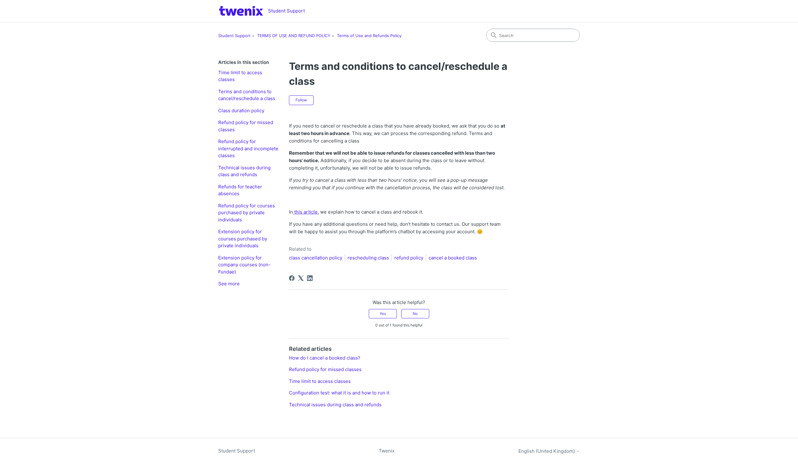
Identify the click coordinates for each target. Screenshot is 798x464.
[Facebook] (292, 278)
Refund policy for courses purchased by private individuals (246, 213)
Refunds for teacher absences (240, 190)
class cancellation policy (315, 258)
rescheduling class (368, 258)
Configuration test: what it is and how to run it (339, 393)
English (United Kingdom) (547, 451)
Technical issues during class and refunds (244, 171)
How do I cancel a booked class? (324, 358)
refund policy (408, 258)
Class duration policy (241, 111)
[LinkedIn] (310, 278)
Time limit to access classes (240, 76)
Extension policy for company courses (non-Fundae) (244, 265)
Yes (383, 313)
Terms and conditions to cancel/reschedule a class (246, 95)
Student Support (234, 35)
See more (229, 284)
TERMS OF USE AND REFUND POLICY (293, 35)
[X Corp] (301, 278)
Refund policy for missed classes (245, 126)
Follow (301, 100)
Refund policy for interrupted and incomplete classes (248, 148)
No (415, 313)
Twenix (387, 451)
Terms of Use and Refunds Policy (369, 35)
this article (305, 212)
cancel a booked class (453, 258)
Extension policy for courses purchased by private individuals (242, 239)
